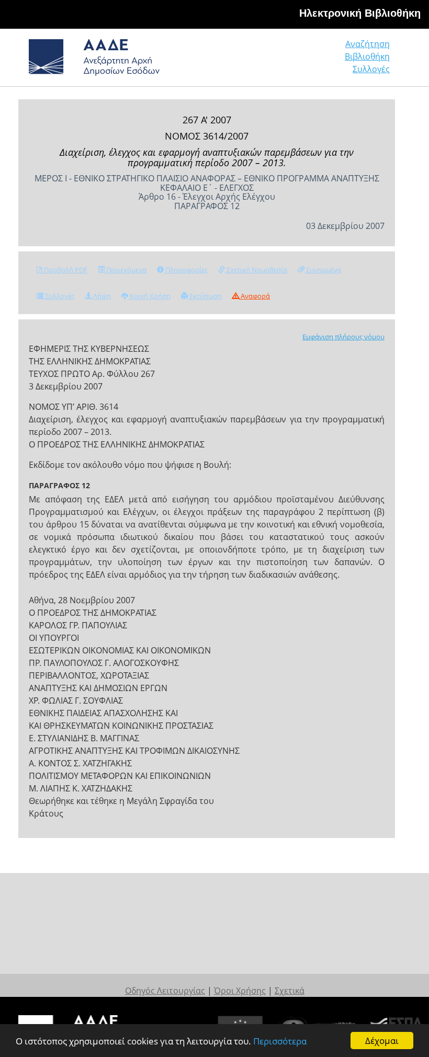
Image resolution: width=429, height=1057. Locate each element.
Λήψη (101, 296)
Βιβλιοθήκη (367, 56)
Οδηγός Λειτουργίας (165, 990)
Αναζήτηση (367, 44)
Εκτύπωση (205, 296)
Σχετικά (289, 990)
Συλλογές (371, 69)
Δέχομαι (382, 1041)
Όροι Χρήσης (240, 990)
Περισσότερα (280, 1041)
